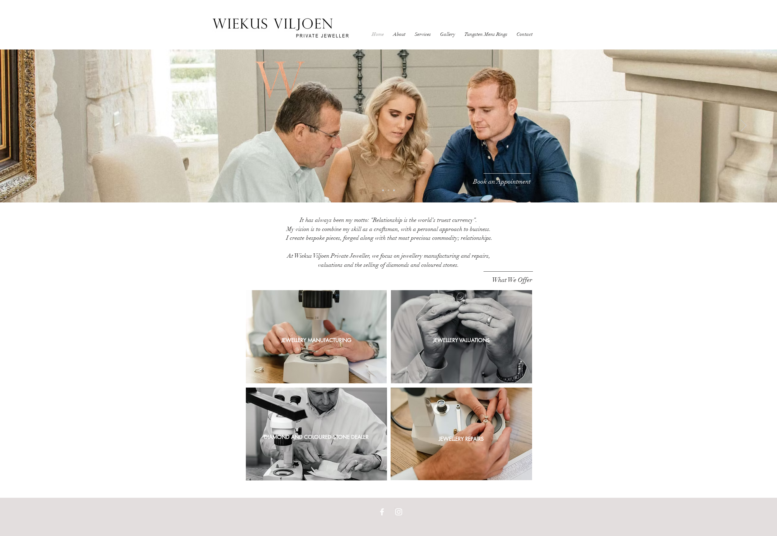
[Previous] (33, 126)
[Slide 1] (388, 190)
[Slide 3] (394, 190)
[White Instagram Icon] (398, 512)
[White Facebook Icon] (382, 512)
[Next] (744, 126)
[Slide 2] (383, 190)
